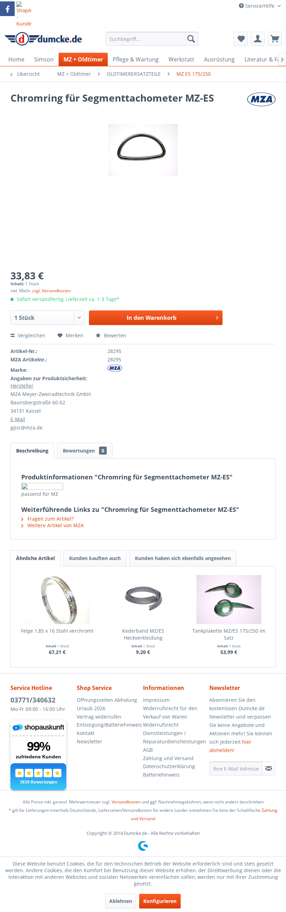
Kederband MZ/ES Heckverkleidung (143, 634)
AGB (148, 749)
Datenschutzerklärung (169, 766)
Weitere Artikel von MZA (55, 525)
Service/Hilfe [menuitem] (260, 5)
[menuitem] (152, 42)
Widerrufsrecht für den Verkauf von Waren (170, 712)
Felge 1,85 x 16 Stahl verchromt (57, 630)
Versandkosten (126, 802)
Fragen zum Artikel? (50, 518)
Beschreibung (32, 450)
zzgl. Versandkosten (51, 291)
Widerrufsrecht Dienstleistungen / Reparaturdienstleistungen (174, 733)
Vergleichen (30, 335)
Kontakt (86, 733)
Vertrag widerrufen (99, 716)
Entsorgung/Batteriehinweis (108, 724)
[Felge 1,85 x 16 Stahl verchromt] (57, 599)
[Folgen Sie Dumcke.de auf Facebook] (7, 8)
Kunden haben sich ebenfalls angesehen (183, 558)
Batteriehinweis (161, 774)
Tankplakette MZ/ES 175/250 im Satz (228, 634)
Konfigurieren (159, 901)
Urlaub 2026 (91, 708)
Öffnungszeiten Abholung (107, 700)
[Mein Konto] (258, 39)
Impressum (156, 700)
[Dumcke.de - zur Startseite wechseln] (43, 40)
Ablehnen (120, 901)
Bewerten (114, 335)
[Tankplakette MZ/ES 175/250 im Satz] (228, 599)
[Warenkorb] (275, 39)
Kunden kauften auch (95, 558)
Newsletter (89, 741)
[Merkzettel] (241, 39)
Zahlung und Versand (168, 758)
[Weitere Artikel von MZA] (261, 105)
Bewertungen (83, 450)
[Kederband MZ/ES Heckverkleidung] (143, 599)
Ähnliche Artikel (35, 558)
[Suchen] (191, 39)
